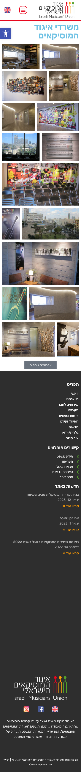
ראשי (74, 393)
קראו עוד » (71, 506)
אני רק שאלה (69, 518)
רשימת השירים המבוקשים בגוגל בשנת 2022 (46, 542)
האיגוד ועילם (69, 421)
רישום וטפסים (68, 416)
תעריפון (72, 410)
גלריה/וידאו (70, 432)
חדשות (73, 427)
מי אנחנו (72, 399)
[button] (5, 33)
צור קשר (72, 438)
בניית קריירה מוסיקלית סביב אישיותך (52, 495)
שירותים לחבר (68, 405)
